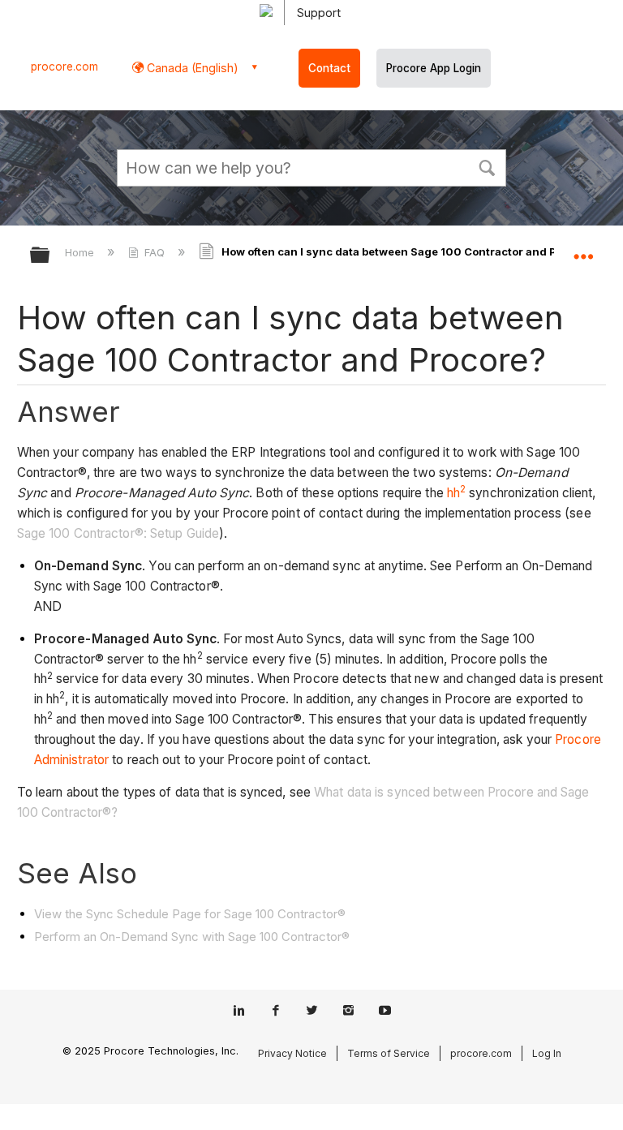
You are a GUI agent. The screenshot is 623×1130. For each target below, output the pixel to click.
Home (81, 252)
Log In (546, 1053)
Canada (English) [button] (191, 68)
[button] (486, 166)
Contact (329, 68)
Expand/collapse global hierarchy (50, 256)
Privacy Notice (292, 1053)
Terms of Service (388, 1053)
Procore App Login (433, 68)
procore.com (64, 66)
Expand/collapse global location (583, 249)
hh (456, 493)
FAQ (154, 252)
